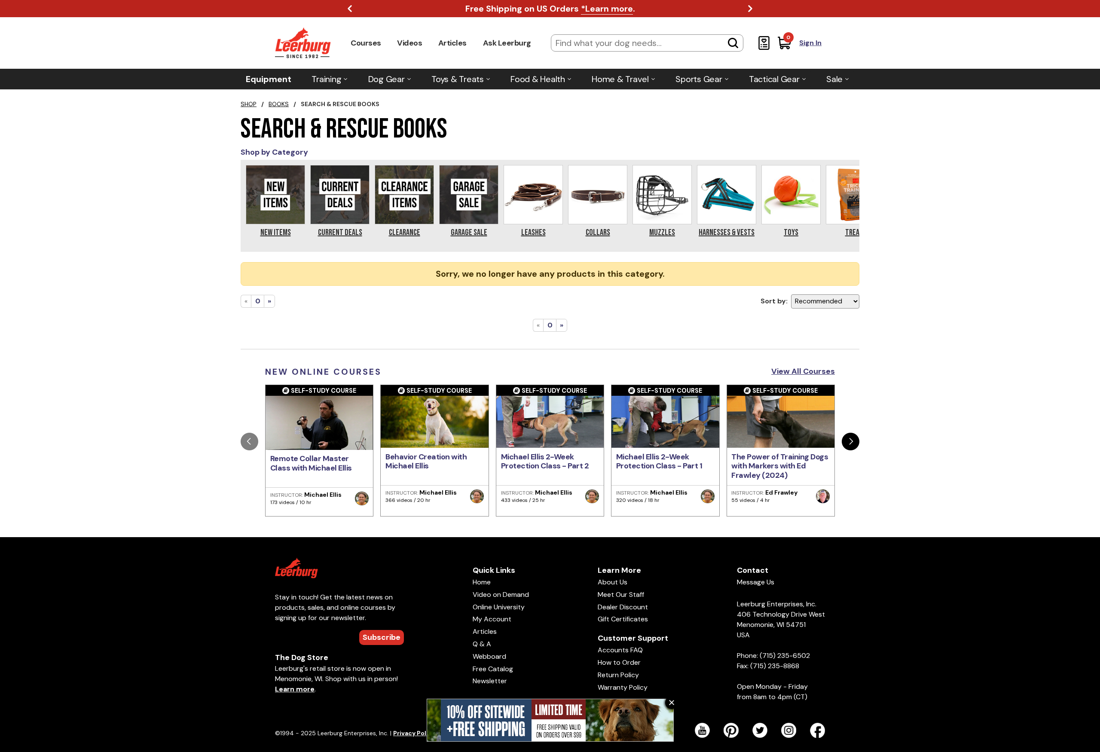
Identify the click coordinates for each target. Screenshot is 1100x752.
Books (279, 104)
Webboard (489, 656)
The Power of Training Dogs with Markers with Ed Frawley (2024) (779, 466)
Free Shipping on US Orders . (550, 8)
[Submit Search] (733, 43)
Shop (249, 104)
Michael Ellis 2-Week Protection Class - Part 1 (659, 461)
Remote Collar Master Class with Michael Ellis (311, 463)
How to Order (619, 662)
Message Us (755, 582)
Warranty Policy (623, 687)
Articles (452, 43)
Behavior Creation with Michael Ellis (426, 461)
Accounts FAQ (620, 649)
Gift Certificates (623, 619)
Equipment (268, 79)
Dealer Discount (623, 606)
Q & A (482, 643)
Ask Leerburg (507, 43)
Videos (409, 43)
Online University (499, 606)
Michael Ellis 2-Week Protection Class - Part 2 (545, 461)
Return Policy (618, 674)
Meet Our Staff (621, 594)
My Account (492, 619)
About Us (612, 582)
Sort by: (774, 301)
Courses (366, 43)
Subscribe (381, 637)
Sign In (810, 42)
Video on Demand (501, 594)
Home (482, 582)
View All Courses (803, 371)
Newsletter (490, 680)
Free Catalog (493, 668)
